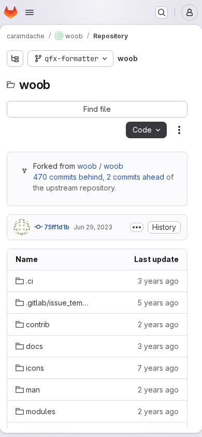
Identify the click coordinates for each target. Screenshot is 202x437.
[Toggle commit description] (136, 227)
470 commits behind (68, 176)
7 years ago (158, 367)
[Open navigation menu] (29, 12)
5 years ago (158, 302)
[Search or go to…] (161, 12)
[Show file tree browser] (15, 58)
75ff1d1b (55, 227)
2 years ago (158, 324)
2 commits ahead (135, 176)
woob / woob (100, 166)
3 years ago (158, 280)
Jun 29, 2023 (93, 227)
